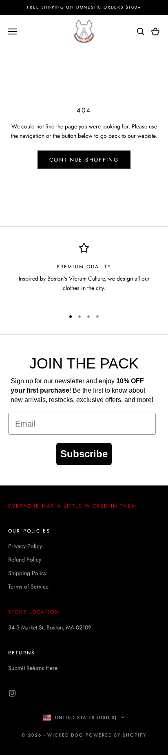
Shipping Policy (27, 573)
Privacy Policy (25, 546)
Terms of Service (28, 586)
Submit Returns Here (32, 668)
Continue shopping (84, 160)
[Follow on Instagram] (12, 693)
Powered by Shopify (116, 735)
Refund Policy (24, 559)
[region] (84, 273)
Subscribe (84, 453)
